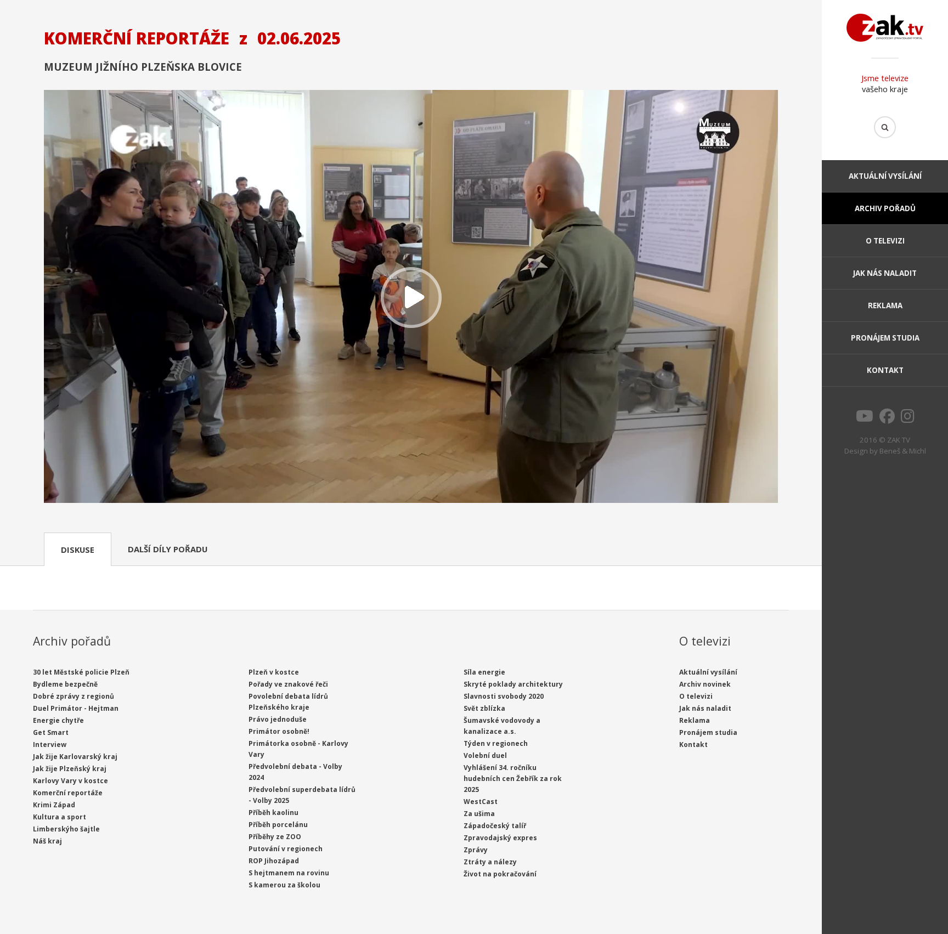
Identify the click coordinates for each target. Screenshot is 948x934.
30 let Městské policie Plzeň (81, 672)
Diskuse (77, 549)
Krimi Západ (54, 805)
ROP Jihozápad (274, 860)
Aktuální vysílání (885, 176)
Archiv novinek (705, 684)
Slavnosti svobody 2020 (504, 696)
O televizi (885, 241)
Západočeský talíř (495, 825)
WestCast (481, 801)
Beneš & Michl (902, 451)
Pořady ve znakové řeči (288, 684)
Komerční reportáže (68, 792)
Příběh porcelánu (278, 824)
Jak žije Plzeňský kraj (69, 768)
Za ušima (479, 813)
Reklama (885, 305)
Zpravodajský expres (500, 837)
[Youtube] (865, 419)
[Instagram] (908, 419)
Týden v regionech (496, 743)
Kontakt (885, 370)
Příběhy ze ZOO (275, 836)
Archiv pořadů (885, 208)
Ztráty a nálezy (490, 862)
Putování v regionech (286, 848)
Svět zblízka (484, 708)
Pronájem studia (885, 338)
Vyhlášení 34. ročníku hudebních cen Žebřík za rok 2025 (513, 778)
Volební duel (485, 755)
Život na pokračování (500, 874)
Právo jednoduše (278, 719)
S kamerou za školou (284, 885)
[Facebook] (887, 419)
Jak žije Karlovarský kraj (75, 756)
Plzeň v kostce (274, 672)
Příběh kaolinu (273, 812)
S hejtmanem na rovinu (289, 873)
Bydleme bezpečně (65, 684)
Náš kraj (47, 841)
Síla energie (484, 672)
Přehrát (411, 297)
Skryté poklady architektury (513, 684)
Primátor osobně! (279, 731)
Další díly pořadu (167, 549)
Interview (49, 744)
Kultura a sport (59, 817)
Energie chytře (58, 720)
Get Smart (51, 732)
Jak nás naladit (885, 273)
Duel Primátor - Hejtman (76, 708)
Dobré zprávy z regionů (73, 696)
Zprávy (476, 849)
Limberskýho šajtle (66, 829)
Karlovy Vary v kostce (70, 780)
